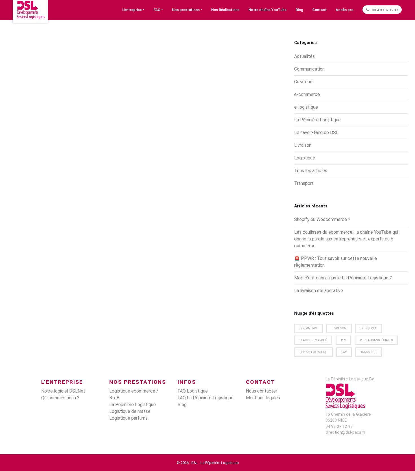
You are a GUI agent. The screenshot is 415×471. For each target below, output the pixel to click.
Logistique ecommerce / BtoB (133, 394)
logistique (369, 328)
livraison (339, 328)
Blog (299, 10)
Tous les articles (310, 170)
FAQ (157, 10)
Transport (304, 183)
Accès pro (344, 10)
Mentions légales (263, 397)
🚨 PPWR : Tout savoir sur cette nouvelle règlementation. (335, 262)
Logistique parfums (128, 418)
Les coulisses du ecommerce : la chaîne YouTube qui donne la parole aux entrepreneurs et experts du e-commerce (346, 238)
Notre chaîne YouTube (267, 10)
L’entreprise (132, 10)
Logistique (304, 158)
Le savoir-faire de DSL (316, 132)
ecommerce (309, 328)
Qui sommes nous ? (60, 397)
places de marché (313, 340)
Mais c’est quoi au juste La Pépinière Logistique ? (343, 278)
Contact (319, 10)
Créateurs (304, 81)
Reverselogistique (313, 352)
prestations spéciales (376, 340)
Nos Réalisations (225, 10)
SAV (344, 352)
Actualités (304, 56)
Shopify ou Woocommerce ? (322, 219)
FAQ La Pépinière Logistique (205, 397)
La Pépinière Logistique (317, 119)
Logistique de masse (129, 411)
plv (343, 340)
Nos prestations (186, 10)
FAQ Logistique (193, 391)
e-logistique (306, 107)
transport (369, 352)
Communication (309, 69)
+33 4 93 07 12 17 (383, 10)
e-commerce (307, 94)
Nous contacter (261, 391)
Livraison (302, 145)
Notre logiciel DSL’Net (63, 391)
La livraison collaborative (318, 290)
